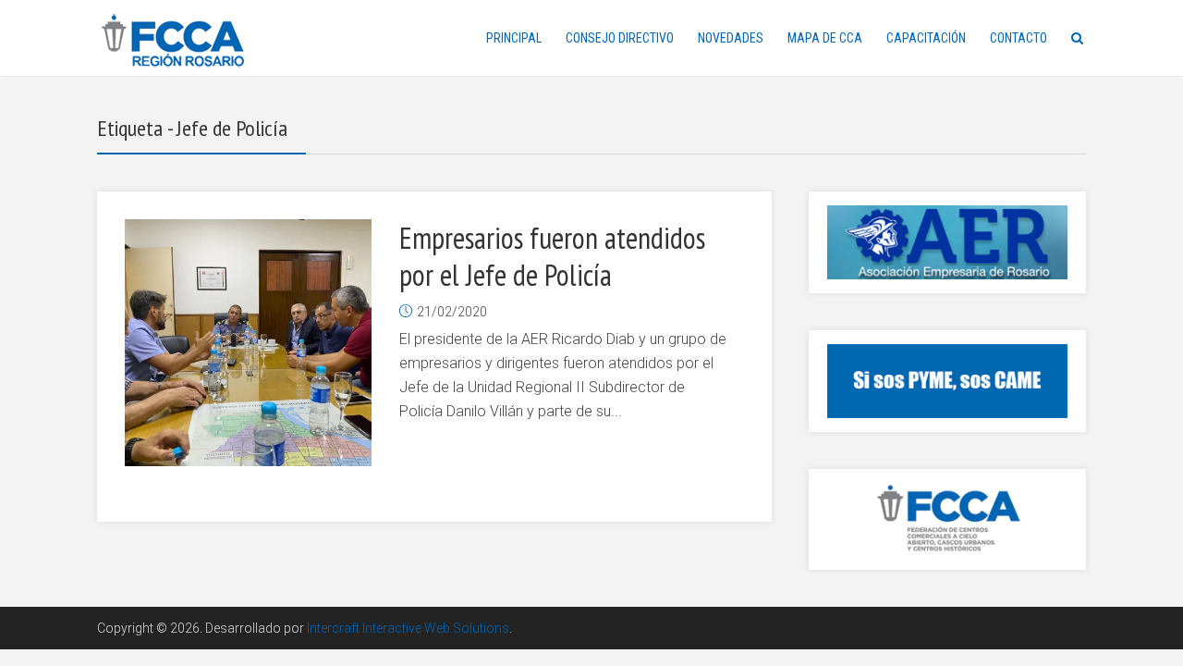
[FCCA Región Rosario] (173, 41)
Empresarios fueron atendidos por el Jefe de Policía (552, 256)
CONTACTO (1018, 38)
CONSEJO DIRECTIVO (620, 38)
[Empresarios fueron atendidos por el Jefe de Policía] (248, 342)
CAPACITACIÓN (926, 38)
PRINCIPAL (514, 38)
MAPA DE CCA (824, 38)
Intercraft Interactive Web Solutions (408, 628)
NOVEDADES (730, 38)
